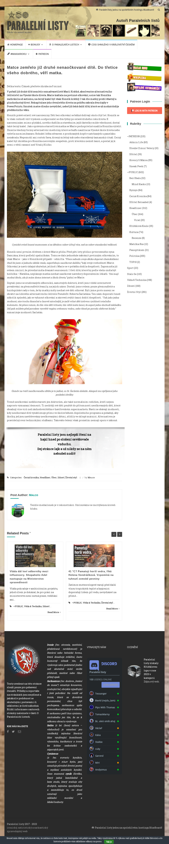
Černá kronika (31, 477)
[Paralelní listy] (38, 24)
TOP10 (133, 262)
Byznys (133, 190)
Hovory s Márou (138, 160)
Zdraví (61, 477)
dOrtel (133, 154)
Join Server (110, 684)
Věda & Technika (33, 606)
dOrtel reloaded (139, 202)
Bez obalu (135, 178)
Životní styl (71, 477)
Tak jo (109, 841)
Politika (134, 255)
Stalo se (131, 274)
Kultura (133, 232)
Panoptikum (136, 250)
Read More (53, 612)
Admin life (136, 142)
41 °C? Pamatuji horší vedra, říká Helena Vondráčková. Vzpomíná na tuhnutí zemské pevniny (91, 575)
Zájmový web (151, 681)
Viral (137, 220)
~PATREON (133, 136)
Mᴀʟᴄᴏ (91, 477)
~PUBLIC (18, 606)
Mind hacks (139, 184)
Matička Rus (136, 244)
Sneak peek (136, 166)
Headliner (45, 477)
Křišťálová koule (139, 226)
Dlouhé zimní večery (141, 148)
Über (54, 477)
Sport (130, 267)
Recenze (136, 238)
